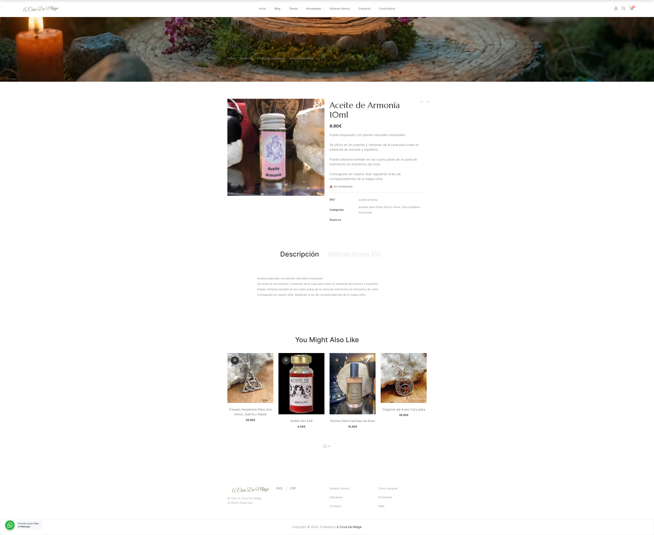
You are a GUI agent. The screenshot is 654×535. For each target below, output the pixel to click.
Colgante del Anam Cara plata (403, 409)
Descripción (299, 254)
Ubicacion (336, 497)
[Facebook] (360, 220)
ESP (293, 488)
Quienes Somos (339, 488)
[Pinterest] (380, 220)
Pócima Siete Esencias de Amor (352, 421)
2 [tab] (329, 446)
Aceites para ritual (301, 58)
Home (231, 58)
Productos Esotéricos (271, 58)
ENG (279, 488)
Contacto (336, 506)
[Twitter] (366, 220)
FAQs (381, 506)
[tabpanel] (250, 387)
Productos (246, 58)
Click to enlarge (319, 104)
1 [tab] (325, 446)
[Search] (623, 8)
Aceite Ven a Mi (301, 421)
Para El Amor (392, 207)
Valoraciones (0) (354, 254)
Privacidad (385, 497)
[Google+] (373, 220)
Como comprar (388, 488)
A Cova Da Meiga (349, 527)
